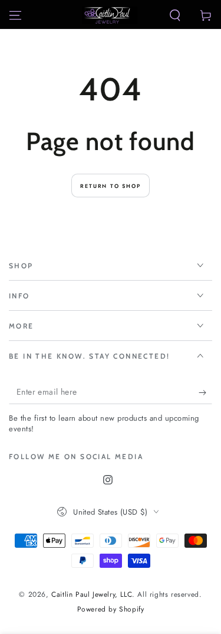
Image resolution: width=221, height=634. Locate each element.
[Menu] (15, 15)
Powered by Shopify (110, 609)
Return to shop (110, 186)
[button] (175, 15)
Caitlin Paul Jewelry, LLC (91, 594)
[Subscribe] (205, 392)
